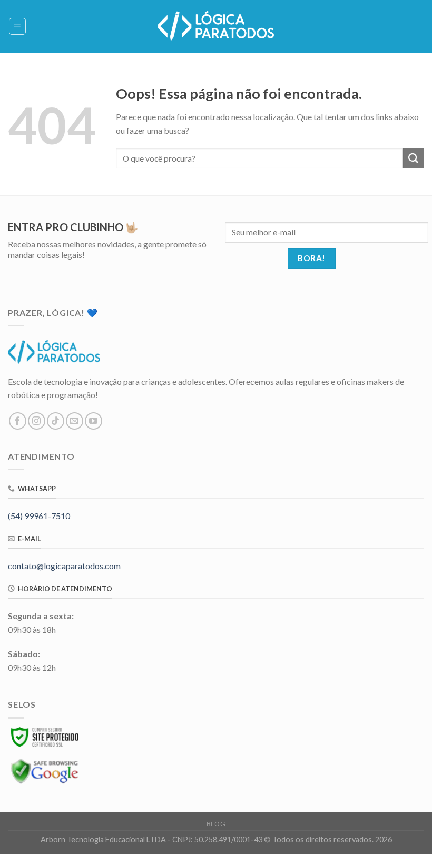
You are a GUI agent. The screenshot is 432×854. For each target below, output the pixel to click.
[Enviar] (413, 158)
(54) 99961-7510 (39, 516)
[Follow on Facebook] (17, 421)
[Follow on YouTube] (93, 421)
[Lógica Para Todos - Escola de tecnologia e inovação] (216, 26)
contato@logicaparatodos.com (64, 566)
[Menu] (17, 26)
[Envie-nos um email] (74, 421)
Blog (216, 824)
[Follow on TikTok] (55, 421)
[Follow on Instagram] (36, 421)
